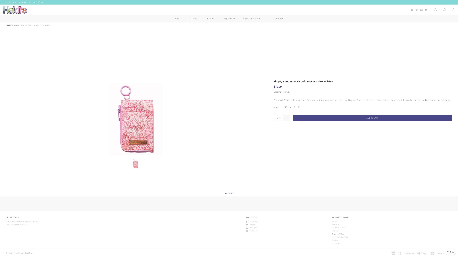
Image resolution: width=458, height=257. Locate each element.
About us (335, 225)
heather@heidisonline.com (16, 224)
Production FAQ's (339, 228)
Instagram (254, 228)
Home (177, 19)
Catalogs (335, 240)
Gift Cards (192, 19)
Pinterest (253, 231)
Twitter (252, 225)
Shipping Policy (338, 234)
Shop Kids (227, 19)
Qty (278, 118)
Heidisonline (12, 253)
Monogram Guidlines (340, 237)
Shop (208, 19)
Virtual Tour (278, 19)
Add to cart (373, 118)
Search (335, 221)
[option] (135, 119)
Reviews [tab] (229, 193)
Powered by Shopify (26, 253)
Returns (335, 231)
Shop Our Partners (252, 19)
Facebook (254, 221)
